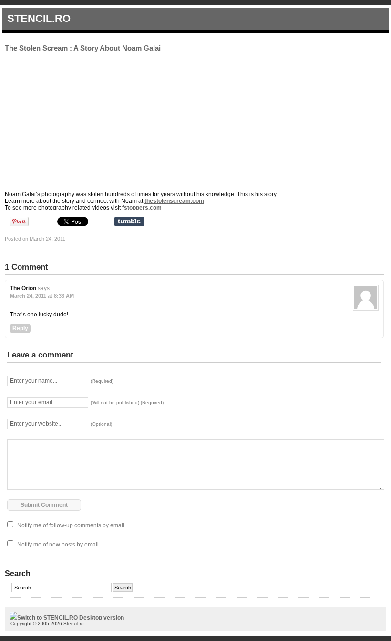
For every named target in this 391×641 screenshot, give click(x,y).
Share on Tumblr (129, 221)
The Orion (23, 288)
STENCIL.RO (39, 18)
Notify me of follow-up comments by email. (71, 525)
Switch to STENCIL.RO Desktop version (70, 617)
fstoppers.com (142, 207)
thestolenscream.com (174, 201)
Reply (20, 328)
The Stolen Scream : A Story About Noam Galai (83, 48)
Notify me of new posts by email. (58, 544)
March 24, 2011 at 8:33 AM (42, 296)
